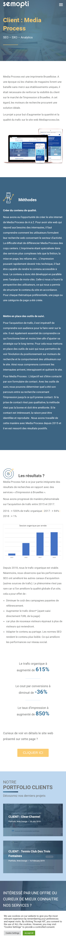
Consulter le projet (19, 820)
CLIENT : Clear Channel (24, 816)
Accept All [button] (29, 933)
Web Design (22, 861)
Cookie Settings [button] (12, 933)
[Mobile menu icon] (61, 5)
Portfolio (12, 821)
